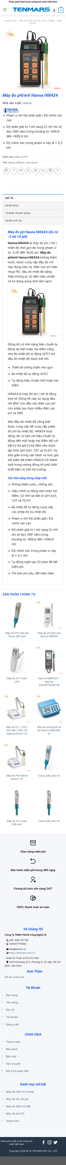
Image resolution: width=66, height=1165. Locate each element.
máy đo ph (32, 162)
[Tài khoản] (54, 10)
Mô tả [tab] (9, 198)
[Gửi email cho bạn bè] (28, 171)
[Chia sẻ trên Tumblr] (57, 171)
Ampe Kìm (12, 1121)
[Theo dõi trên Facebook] (44, 1143)
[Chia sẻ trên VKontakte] (43, 171)
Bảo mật (11, 1056)
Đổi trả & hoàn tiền (17, 1071)
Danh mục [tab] (12, 205)
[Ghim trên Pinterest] (35, 171)
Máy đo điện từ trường (20, 1091)
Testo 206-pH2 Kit (49, 775)
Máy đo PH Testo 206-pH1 (17, 823)
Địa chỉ (10, 1009)
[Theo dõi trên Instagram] (49, 1143)
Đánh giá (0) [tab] (13, 220)
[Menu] (5, 9)
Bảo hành (11, 1049)
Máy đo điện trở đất (18, 1106)
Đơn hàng (12, 995)
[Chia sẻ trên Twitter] (21, 171)
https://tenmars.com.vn (22, 952)
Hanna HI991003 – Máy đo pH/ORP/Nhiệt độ (49, 682)
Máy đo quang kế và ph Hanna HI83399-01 (49, 730)
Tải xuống (12, 1002)
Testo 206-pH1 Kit (49, 821)
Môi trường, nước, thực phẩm (36, 21)
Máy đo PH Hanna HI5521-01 (17, 777)
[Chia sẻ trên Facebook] (13, 171)
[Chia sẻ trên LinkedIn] (50, 171)
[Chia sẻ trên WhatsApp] (6, 171)
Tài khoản (12, 1017)
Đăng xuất (12, 1024)
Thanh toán (13, 1041)
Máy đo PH (21, 156)
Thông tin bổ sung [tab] (17, 213)
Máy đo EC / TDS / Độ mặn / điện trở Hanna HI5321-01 (17, 730)
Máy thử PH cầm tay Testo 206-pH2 (17, 635)
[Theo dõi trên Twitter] (55, 1143)
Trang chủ (10, 21)
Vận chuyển (13, 1063)
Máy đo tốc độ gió (17, 1099)
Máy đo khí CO (15, 1113)
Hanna (27, 103)
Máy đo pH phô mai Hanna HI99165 (49, 635)
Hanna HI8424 (16, 162)
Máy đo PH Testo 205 (17, 680)
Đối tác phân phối (14, 977)
